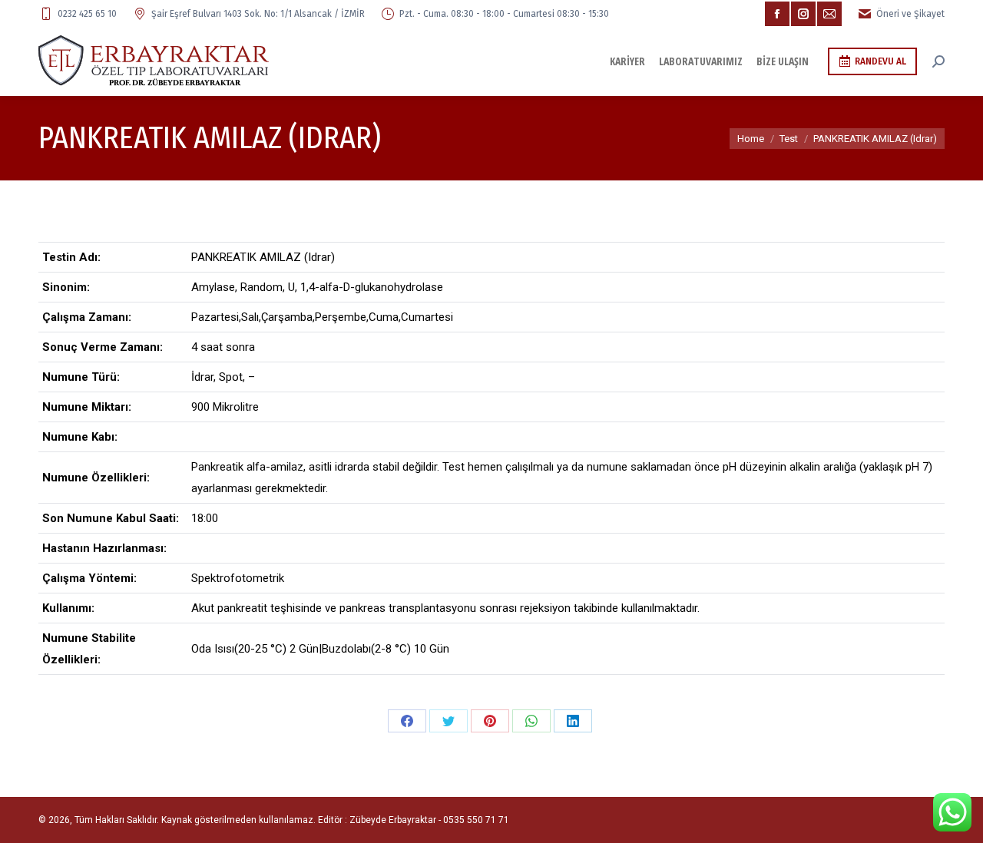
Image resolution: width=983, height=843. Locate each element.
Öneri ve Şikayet (910, 13)
